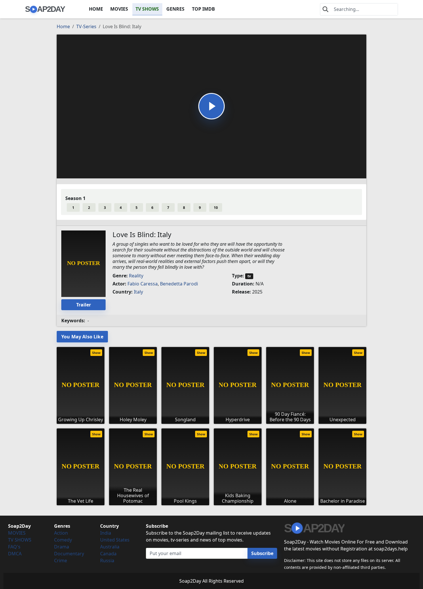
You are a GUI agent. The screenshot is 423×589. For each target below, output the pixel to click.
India (105, 533)
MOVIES (119, 9)
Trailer (83, 305)
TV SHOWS (147, 9)
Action (61, 533)
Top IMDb (203, 9)
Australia (109, 547)
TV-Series (86, 26)
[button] (211, 106)
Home (63, 26)
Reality (136, 275)
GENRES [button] (175, 9)
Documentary (69, 553)
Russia (107, 560)
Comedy (63, 540)
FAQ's (14, 547)
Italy (138, 292)
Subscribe (262, 553)
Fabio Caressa (142, 284)
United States (114, 540)
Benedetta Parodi (179, 284)
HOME (96, 9)
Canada (108, 553)
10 (216, 207)
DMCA (15, 553)
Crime (60, 560)
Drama (61, 547)
